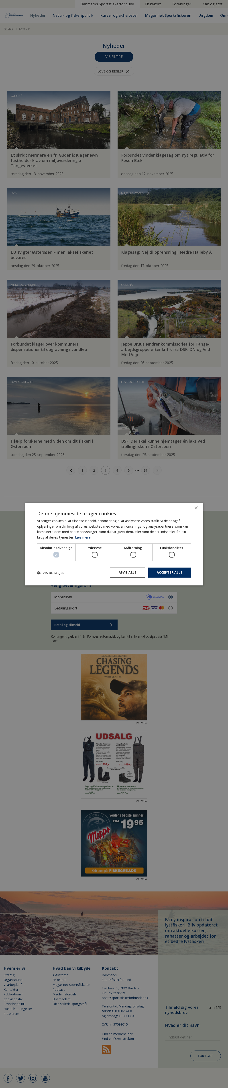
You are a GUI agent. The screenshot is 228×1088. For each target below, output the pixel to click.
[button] (50, 572)
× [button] (195, 508)
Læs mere (83, 537)
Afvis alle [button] (127, 572)
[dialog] (114, 544)
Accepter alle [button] (169, 572)
